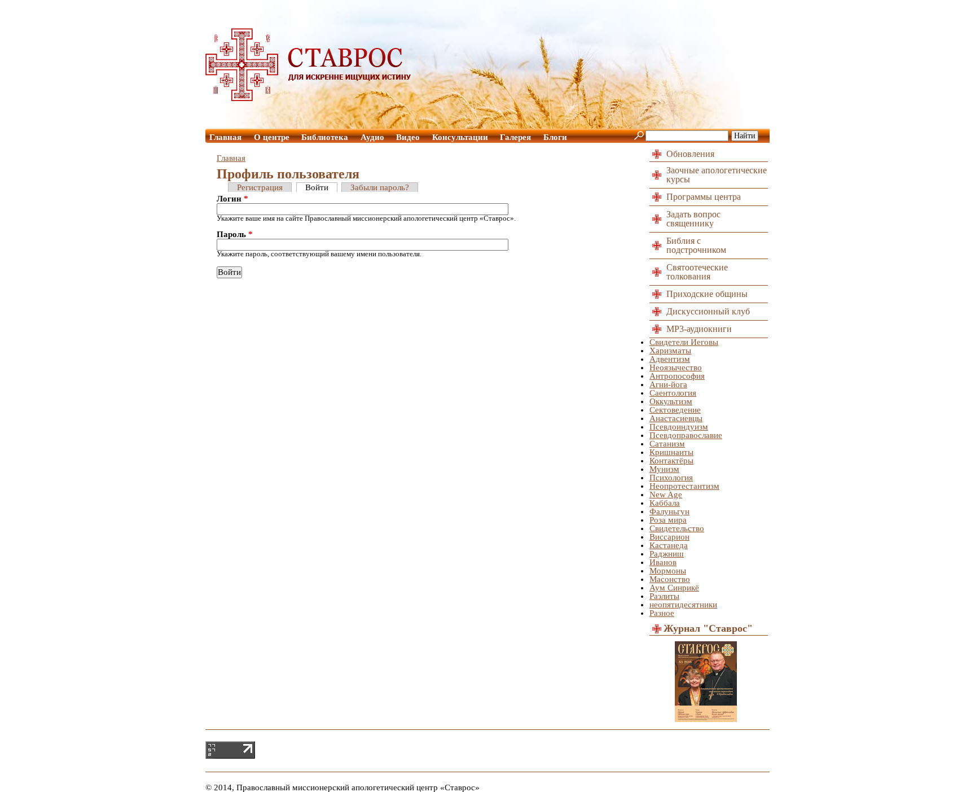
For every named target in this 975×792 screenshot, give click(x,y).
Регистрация (260, 187)
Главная (225, 137)
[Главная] (308, 98)
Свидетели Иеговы (683, 342)
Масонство (669, 579)
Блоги (555, 137)
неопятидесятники (683, 604)
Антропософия (677, 375)
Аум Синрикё (674, 587)
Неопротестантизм (684, 486)
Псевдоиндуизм (678, 426)
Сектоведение (675, 409)
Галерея (515, 137)
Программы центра (703, 197)
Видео (408, 137)
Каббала (664, 502)
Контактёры (671, 460)
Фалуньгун (669, 511)
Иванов (663, 562)
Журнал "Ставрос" (708, 628)
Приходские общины (707, 294)
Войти (316, 187)
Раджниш (666, 553)
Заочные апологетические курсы (716, 174)
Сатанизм (667, 443)
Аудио (372, 137)
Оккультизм (670, 401)
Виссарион (669, 536)
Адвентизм (669, 359)
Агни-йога (668, 384)
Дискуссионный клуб (708, 311)
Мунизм (664, 469)
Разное (661, 613)
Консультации (460, 137)
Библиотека (324, 137)
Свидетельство (676, 528)
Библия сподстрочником (696, 245)
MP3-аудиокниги (699, 329)
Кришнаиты (671, 452)
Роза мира (668, 519)
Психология (671, 477)
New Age (665, 494)
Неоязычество (675, 367)
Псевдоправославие (685, 435)
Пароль (235, 234)
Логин (232, 199)
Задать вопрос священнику (693, 218)
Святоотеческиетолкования (697, 271)
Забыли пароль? (379, 187)
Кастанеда (668, 545)
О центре (271, 137)
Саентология (672, 392)
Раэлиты (664, 596)
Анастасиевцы (675, 418)
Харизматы (670, 350)
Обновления (690, 154)
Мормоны (667, 570)
